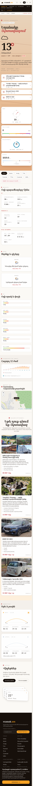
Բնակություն (21, 746)
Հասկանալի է (16, 782)
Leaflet (21, 408)
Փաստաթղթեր (23, 680)
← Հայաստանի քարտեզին (27, 13)
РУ (27, 2)
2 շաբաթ (19, 177)
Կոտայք (8, 13)
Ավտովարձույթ (21, 751)
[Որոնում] (17, 2)
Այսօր (11, 173)
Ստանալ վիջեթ (9, 680)
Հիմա (4, 173)
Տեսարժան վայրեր (22, 741)
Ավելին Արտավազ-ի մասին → (11, 181)
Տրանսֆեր (20, 748)
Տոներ (5, 764)
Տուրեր (19, 743)
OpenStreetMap (28, 408)
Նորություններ (7, 762)
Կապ (18, 764)
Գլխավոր (3, 13)
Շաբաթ (5, 177)
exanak (9, 721)
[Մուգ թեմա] (20, 2)
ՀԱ (24, 2)
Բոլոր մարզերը (21, 738)
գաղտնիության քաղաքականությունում (13, 777)
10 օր (12, 177)
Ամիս (26, 177)
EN (30, 2)
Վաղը (17, 173)
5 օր (24, 173)
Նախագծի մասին (22, 762)
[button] (3, 393)
